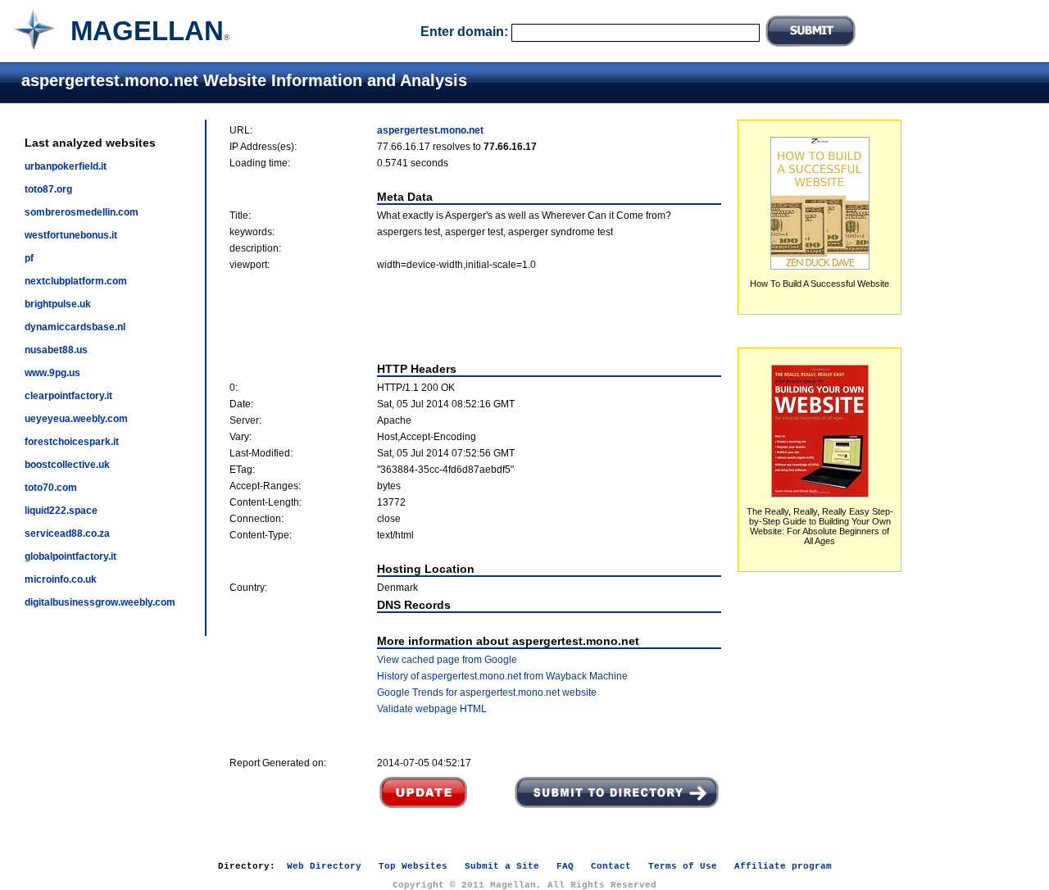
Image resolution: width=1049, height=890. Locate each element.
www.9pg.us (52, 373)
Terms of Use (682, 866)
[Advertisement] (475, 316)
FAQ (565, 866)
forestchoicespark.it (72, 441)
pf (29, 258)
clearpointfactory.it (68, 396)
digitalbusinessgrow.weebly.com (100, 602)
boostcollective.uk (67, 464)
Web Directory (324, 866)
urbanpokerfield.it (66, 166)
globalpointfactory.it (70, 556)
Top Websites (413, 866)
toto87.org (48, 189)
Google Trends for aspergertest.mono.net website (487, 692)
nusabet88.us (56, 350)
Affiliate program (783, 866)
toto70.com (51, 487)
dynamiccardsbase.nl (75, 327)
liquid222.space (61, 510)
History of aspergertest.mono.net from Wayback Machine (502, 676)
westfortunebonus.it (71, 235)
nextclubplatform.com (76, 281)
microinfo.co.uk (61, 579)
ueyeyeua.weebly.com (76, 419)
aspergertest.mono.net (430, 130)
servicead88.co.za (67, 533)
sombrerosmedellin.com (82, 212)
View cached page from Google (447, 659)
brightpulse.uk (58, 304)
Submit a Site (502, 866)
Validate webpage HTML (432, 709)
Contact (611, 866)
